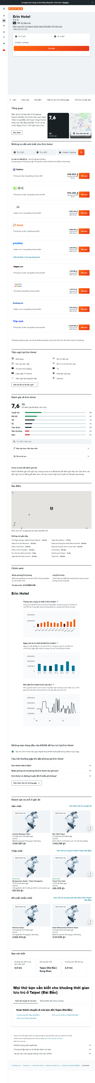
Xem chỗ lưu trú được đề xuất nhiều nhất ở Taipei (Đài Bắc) (73, 899)
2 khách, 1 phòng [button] (21, 42)
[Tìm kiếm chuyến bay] (4, 15)
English (66, 3)
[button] (92, 2)
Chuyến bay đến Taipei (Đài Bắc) (28, 1015)
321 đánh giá (26, 23)
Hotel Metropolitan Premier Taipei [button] (65, 928)
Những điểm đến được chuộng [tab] (51, 1001)
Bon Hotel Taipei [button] (58, 834)
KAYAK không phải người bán (25, 1045)
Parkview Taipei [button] (18, 928)
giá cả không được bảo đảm (53, 1038)
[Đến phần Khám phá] (4, 32)
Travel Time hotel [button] (58, 881)
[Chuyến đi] (4, 43)
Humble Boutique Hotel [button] (21, 834)
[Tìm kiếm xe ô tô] (4, 25)
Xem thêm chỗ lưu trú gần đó (80, 806)
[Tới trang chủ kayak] (15, 8)
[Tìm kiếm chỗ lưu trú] (4, 20)
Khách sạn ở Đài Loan (52, 1065)
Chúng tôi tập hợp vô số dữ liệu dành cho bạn (32, 1049)
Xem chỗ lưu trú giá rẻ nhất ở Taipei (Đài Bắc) (74, 851)
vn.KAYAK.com (15, 1065)
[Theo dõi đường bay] (4, 37)
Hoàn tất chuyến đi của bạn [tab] (25, 1001)
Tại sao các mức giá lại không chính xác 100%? (33, 1053)
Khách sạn (26, 1065)
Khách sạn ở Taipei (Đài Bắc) (26, 1018)
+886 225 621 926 (20, 29)
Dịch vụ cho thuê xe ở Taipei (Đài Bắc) (65, 1015)
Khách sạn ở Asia (37, 1065)
